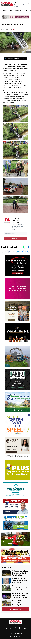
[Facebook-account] (11, 628)
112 (11, 10)
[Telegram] (18, 251)
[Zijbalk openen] (1, 10)
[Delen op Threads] (4, 251)
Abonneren (15, 238)
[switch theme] (26, 4)
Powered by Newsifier (15, 636)
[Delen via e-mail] (27, 251)
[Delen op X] (13, 251)
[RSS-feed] (25, 628)
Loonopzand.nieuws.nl (15, 633)
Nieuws (5, 10)
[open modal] (29, 4)
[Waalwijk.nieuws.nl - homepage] (7, 4)
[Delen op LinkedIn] (28, 247)
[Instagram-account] (16, 628)
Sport (25, 10)
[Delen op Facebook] (8, 251)
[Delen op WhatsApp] (23, 247)
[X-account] (6, 628)
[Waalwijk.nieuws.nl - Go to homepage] (15, 622)
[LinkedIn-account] (20, 628)
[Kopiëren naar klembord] (22, 251)
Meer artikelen (15, 609)
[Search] (24, 4)
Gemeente (17, 10)
